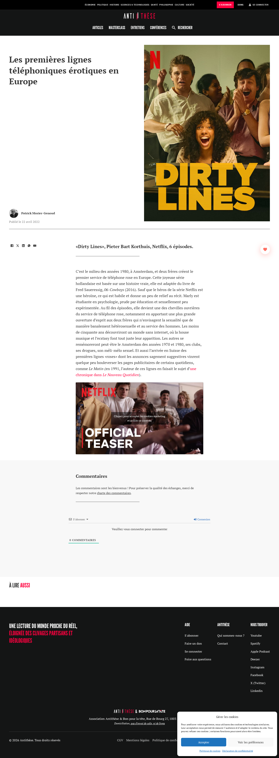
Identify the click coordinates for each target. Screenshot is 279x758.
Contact (222, 643)
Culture (179, 4)
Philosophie (166, 4)
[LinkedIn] (23, 245)
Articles (97, 27)
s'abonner (225, 4)
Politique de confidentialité (171, 740)
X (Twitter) (258, 683)
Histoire (114, 4)
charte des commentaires (114, 493)
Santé (154, 4)
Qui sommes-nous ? (230, 635)
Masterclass (117, 27)
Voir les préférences (251, 742)
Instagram (257, 667)
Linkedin (257, 691)
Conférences (158, 27)
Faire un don (193, 643)
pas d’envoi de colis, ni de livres (148, 723)
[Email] (35, 245)
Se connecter (193, 651)
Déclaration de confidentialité (237, 750)
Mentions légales (137, 740)
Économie (90, 4)
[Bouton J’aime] (265, 249)
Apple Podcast (260, 651)
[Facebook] (12, 245)
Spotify (255, 643)
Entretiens (137, 27)
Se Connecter (260, 4)
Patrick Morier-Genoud (38, 213)
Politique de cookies (209, 750)
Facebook (257, 675)
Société (190, 4)
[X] (17, 245)
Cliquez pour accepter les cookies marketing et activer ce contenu (139, 418)
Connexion (203, 519)
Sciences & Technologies (135, 4)
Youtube (256, 635)
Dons (241, 4)
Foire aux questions (198, 659)
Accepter (203, 742)
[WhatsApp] (29, 245)
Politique (102, 4)
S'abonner (192, 635)
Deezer (255, 659)
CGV (120, 740)
